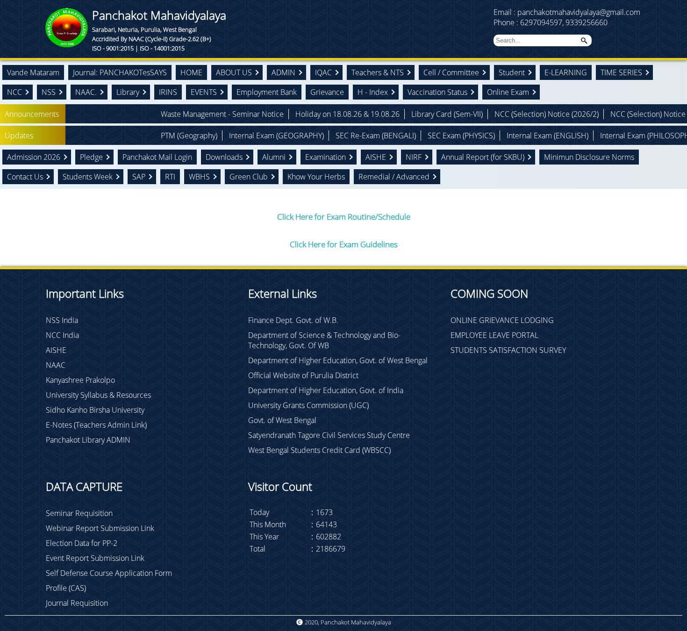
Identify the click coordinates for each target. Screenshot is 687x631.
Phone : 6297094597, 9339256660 (551, 22)
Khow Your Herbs (316, 177)
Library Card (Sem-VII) (408, 114)
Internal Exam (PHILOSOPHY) (609, 135)
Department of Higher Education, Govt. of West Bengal (338, 360)
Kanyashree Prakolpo (80, 380)
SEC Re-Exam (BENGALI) (337, 135)
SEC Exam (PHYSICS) (422, 135)
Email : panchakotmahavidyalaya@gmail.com (567, 12)
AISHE (56, 350)
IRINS (168, 92)
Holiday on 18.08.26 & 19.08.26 (309, 114)
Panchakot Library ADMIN (88, 440)
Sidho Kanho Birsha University (95, 410)
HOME (191, 72)
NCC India (62, 335)
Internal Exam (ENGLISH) (509, 135)
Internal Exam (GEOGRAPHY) (237, 135)
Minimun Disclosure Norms (589, 157)
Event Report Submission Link (95, 558)
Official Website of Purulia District (303, 375)
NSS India (62, 320)
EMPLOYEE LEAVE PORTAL (494, 335)
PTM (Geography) (150, 135)
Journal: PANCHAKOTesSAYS (120, 72)
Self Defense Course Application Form (109, 573)
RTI (170, 177)
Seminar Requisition (79, 513)
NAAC (55, 365)
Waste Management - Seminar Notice (183, 114)
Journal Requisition (77, 603)
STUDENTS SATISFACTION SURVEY (508, 350)
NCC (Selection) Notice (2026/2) (508, 114)
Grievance (327, 92)
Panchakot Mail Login (157, 157)
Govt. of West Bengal (282, 420)
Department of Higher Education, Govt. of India (325, 390)
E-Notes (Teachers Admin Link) (96, 425)
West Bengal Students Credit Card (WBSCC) (319, 450)
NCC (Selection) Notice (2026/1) (624, 114)
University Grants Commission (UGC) (308, 405)
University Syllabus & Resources (98, 395)
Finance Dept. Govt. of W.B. (293, 320)
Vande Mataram (33, 72)
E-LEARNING (565, 72)
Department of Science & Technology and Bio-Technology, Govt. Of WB (324, 340)
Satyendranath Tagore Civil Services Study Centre (329, 435)
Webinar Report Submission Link (100, 528)
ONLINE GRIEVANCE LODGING (502, 320)
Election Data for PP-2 (81, 543)
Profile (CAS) (66, 588)
